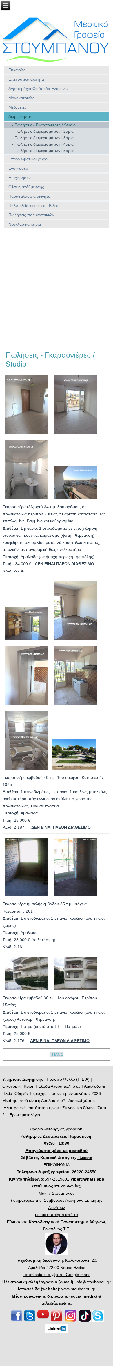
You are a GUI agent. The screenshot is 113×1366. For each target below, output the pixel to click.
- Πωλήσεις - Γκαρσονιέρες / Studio (44, 125)
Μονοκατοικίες (21, 98)
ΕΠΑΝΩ (56, 1054)
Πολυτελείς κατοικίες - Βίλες (33, 205)
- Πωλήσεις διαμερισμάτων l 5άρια (43, 150)
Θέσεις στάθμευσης (26, 187)
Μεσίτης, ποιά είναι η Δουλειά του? (33, 1100)
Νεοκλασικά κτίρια (24, 224)
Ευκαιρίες (16, 70)
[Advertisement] (56, 289)
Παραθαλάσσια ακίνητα (29, 196)
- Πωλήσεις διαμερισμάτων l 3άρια (43, 137)
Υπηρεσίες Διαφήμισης (22, 1079)
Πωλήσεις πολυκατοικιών (31, 215)
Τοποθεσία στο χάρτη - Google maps (56, 1274)
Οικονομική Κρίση (18, 1086)
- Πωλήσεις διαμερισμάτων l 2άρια (43, 131)
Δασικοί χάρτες (81, 1100)
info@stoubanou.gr (93, 1282)
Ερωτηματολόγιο (25, 1114)
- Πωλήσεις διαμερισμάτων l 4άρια (43, 144)
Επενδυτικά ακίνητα (26, 79)
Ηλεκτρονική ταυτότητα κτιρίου (31, 1107)
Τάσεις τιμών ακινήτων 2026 (75, 1093)
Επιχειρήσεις (19, 177)
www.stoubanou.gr (78, 1289)
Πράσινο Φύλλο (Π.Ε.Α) (68, 1079)
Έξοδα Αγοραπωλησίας (59, 1086)
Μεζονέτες (17, 107)
